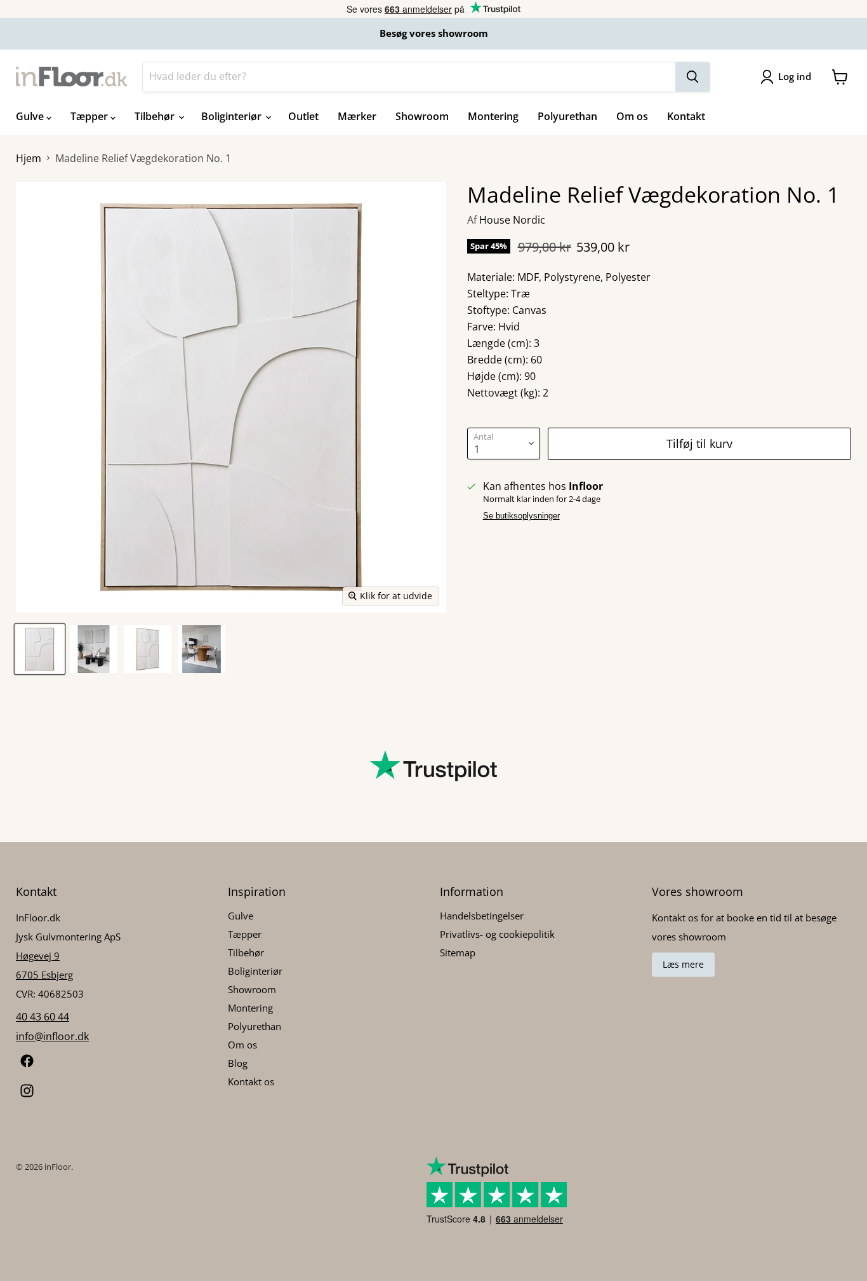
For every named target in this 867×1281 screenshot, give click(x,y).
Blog (238, 1063)
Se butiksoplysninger (521, 516)
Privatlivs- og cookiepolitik (497, 934)
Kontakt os (251, 1081)
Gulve (31, 116)
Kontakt (686, 116)
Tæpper (90, 116)
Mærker (357, 116)
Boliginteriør (232, 116)
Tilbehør (156, 116)
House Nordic (512, 220)
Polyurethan (567, 116)
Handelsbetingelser (482, 915)
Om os (632, 116)
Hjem (28, 158)
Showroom (422, 116)
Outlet (303, 116)
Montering (493, 116)
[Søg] (692, 77)
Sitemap (457, 952)
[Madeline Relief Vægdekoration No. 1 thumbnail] (40, 649)
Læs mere (683, 964)
